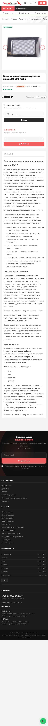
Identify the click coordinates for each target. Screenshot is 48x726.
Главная (4, 19)
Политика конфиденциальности (14, 498)
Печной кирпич (25, 13)
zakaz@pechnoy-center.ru (11, 602)
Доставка (5, 489)
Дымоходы (5, 524)
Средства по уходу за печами (13, 537)
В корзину (25, 144)
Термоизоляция (7, 521)
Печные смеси (7, 518)
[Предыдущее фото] (5, 47)
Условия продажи (8, 495)
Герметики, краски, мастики (12, 527)
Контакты (5, 501)
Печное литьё (6, 512)
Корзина (44, 3)
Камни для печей (8, 530)
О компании (6, 485)
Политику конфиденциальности (24, 466)
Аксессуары (6, 540)
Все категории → (7, 543)
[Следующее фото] (42, 47)
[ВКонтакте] (4, 580)
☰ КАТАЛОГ (8, 8)
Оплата (4, 492)
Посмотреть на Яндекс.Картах (15, 616)
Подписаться (24, 461)
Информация (21, 8)
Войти (35, 3)
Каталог (13, 19)
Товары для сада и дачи (10, 534)
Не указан (20, 86)
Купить (24, 120)
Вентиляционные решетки (30, 19)
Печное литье (9, 13)
